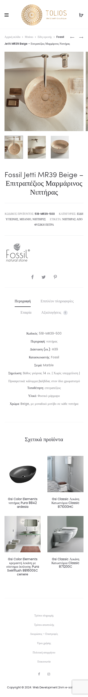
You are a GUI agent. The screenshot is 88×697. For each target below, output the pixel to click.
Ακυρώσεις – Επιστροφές (44, 634)
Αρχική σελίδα (12, 37)
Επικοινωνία (44, 661)
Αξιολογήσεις (53, 312)
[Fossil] (18, 252)
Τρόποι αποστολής (44, 625)
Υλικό (32, 396)
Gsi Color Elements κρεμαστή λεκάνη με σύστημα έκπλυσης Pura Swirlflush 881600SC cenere (22, 567)
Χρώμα (14, 403)
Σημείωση (14, 373)
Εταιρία (26, 312)
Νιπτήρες (39, 219)
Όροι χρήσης (44, 643)
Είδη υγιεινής (45, 37)
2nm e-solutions (69, 687)
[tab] (22, 301)
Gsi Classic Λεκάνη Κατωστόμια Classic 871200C (65, 563)
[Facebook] (39, 674)
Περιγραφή (23, 301)
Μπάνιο (29, 37)
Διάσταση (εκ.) (40, 349)
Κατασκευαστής (39, 357)
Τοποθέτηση (35, 388)
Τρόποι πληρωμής (44, 615)
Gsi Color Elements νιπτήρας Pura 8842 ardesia (22, 503)
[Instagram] (48, 674)
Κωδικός (31, 333)
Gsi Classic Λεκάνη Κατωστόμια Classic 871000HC (65, 503)
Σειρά (38, 365)
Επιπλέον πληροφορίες (57, 301)
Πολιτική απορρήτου (44, 652)
